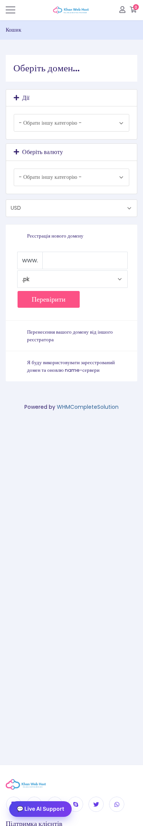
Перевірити (49, 299)
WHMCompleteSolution (88, 407)
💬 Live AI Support (40, 808)
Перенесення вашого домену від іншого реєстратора (70, 335)
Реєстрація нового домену (55, 235)
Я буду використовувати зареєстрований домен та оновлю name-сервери (71, 366)
